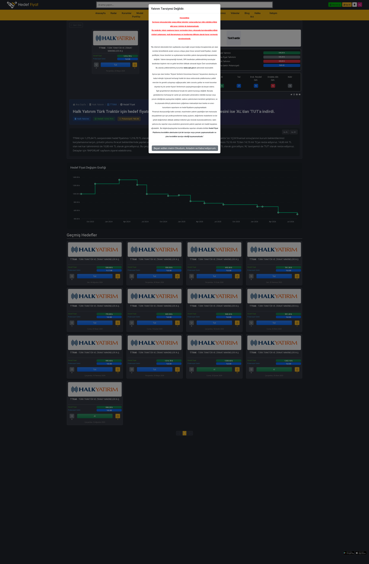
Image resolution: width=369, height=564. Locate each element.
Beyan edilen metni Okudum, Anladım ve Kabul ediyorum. (185, 148)
